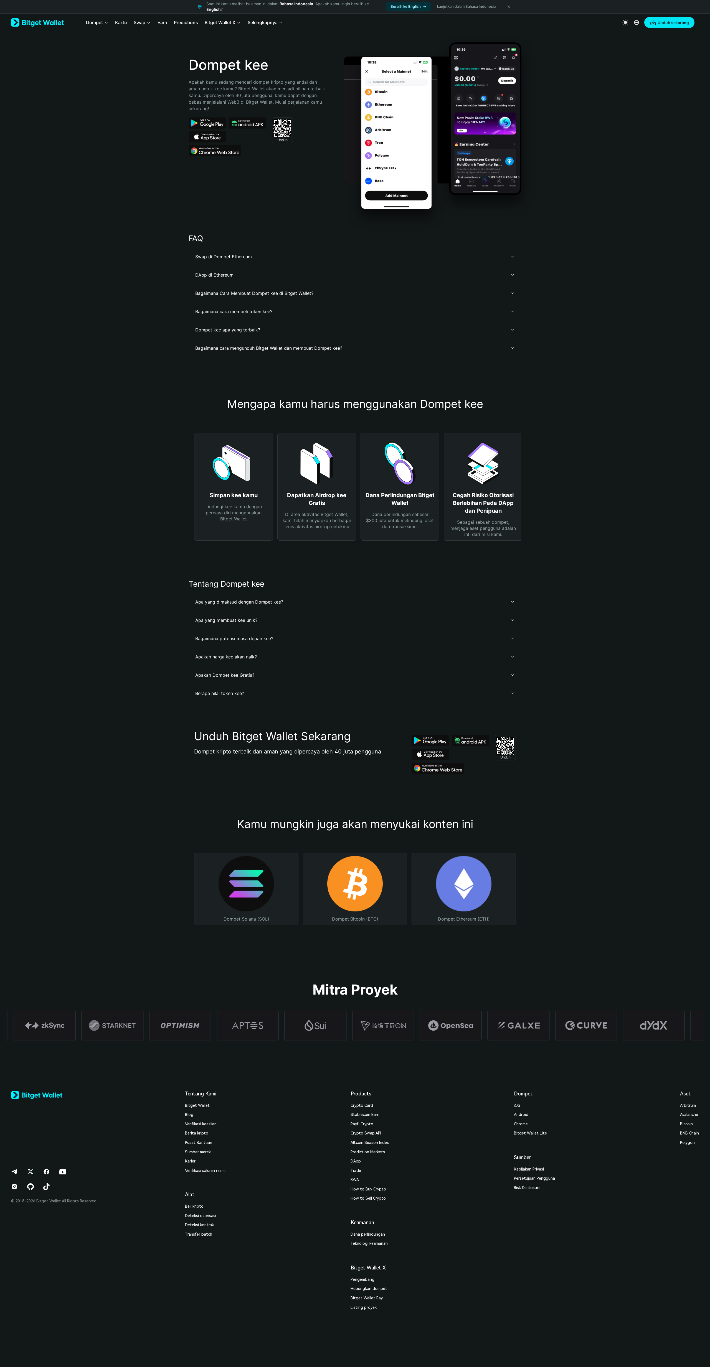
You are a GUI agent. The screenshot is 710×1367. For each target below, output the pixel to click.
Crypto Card (362, 1105)
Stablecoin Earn (365, 1114)
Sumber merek (198, 1152)
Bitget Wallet (197, 1105)
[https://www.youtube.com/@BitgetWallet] (62, 1171)
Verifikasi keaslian (201, 1124)
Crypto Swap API (366, 1133)
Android (521, 1114)
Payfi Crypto (362, 1124)
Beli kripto (194, 1206)
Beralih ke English (405, 6)
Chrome (521, 1124)
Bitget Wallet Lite (530, 1133)
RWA (355, 1179)
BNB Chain (689, 1133)
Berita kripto (196, 1133)
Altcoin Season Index (370, 1142)
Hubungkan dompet (369, 1288)
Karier (190, 1161)
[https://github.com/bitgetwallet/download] (30, 1186)
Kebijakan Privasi (529, 1169)
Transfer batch (198, 1234)
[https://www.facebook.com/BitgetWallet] (46, 1171)
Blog (189, 1114)
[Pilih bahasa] (636, 22)
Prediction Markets (368, 1152)
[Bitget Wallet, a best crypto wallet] (37, 22)
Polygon (687, 1142)
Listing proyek (364, 1307)
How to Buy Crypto (368, 1189)
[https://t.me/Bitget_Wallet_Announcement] (14, 1171)
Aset (685, 1094)
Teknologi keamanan (369, 1243)
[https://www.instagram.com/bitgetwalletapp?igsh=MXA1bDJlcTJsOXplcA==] (14, 1186)
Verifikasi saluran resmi (205, 1170)
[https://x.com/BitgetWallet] (30, 1171)
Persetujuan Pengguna (534, 1178)
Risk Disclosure (527, 1187)
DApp (356, 1161)
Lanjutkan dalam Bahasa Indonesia (466, 6)
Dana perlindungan (368, 1234)
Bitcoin (686, 1124)
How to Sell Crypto (368, 1198)
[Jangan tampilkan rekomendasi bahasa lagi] (509, 7)
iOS (517, 1105)
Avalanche (689, 1114)
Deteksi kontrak (199, 1225)
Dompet (523, 1094)
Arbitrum (688, 1105)
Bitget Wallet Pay (367, 1298)
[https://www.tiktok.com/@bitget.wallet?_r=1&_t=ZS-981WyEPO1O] (46, 1186)
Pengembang (362, 1279)
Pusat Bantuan (198, 1142)
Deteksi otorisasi (200, 1215)
